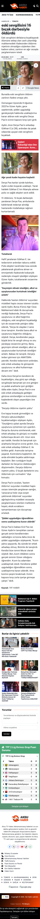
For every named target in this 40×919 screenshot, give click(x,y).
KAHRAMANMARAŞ (24, 15)
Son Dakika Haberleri (12, 869)
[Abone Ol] (32, 88)
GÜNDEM (7, 880)
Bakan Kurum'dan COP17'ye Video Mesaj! (29, 650)
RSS (6, 897)
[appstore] (13, 887)
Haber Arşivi (9, 871)
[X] (14, 846)
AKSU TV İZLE (7, 15)
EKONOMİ (27, 880)
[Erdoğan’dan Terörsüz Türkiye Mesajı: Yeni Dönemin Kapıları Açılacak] (10, 665)
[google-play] (25, 887)
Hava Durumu (10, 856)
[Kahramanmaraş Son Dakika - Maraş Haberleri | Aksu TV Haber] (18, 6)
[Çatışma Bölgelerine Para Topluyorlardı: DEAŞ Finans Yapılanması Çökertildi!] (29, 686)
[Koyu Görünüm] (34, 6)
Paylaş (6, 88)
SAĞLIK (15, 882)
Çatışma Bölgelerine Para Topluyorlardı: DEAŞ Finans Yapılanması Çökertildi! (29, 696)
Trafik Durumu (10, 861)
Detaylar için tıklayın (20, 806)
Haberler (5, 21)
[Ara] (37, 6)
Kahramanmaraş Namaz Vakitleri (17, 859)
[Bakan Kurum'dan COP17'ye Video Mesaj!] (29, 642)
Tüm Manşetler (10, 866)
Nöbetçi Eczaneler (11, 853)
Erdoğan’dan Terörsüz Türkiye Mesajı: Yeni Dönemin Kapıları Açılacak (9, 674)
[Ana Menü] (2, 6)
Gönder (6, 734)
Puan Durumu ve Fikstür (13, 864)
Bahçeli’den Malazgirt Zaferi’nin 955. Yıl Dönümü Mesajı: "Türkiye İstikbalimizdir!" (29, 674)
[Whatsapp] (30, 846)
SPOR (34, 877)
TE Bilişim (26, 904)
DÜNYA (6, 882)
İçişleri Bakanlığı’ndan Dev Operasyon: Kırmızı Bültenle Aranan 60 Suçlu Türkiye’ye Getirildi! (10, 697)
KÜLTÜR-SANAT (28, 882)
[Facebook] (10, 846)
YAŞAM (17, 880)
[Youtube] (22, 846)
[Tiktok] (26, 846)
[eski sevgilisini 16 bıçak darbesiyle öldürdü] (20, 73)
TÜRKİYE (15, 21)
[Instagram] (18, 846)
